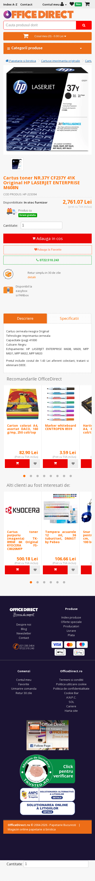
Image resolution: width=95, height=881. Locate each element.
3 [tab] (37, 476)
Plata (71, 635)
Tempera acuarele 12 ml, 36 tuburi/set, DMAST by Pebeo (60, 537)
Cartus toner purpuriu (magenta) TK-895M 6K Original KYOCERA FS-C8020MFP (22, 540)
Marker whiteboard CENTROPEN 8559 (60, 427)
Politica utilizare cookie (71, 684)
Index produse (71, 617)
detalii (32, 277)
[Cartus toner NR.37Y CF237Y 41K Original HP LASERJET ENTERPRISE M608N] (17, 164)
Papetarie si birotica (22, 61)
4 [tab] (44, 476)
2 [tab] (31, 476)
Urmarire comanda (23, 689)
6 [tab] (57, 476)
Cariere (71, 706)
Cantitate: (10, 225)
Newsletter (24, 633)
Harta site (71, 711)
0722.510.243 (49, 260)
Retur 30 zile (24, 693)
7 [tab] (64, 476)
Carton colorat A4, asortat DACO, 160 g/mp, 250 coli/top (22, 428)
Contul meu (23, 680)
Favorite (23, 684)
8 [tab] (70, 476)
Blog (24, 629)
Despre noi (23, 624)
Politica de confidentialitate (71, 689)
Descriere (25, 318)
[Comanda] (87, 4)
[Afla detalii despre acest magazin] (47, 771)
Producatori (71, 626)
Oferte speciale (71, 622)
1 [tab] (24, 476)
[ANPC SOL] (47, 808)
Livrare (71, 631)
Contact (24, 638)
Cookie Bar (71, 693)
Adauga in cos (49, 238)
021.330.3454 (27, 645)
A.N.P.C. (71, 697)
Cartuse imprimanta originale (60, 61)
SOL (71, 702)
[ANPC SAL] (47, 794)
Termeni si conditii (71, 680)
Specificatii (69, 318)
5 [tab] (50, 476)
